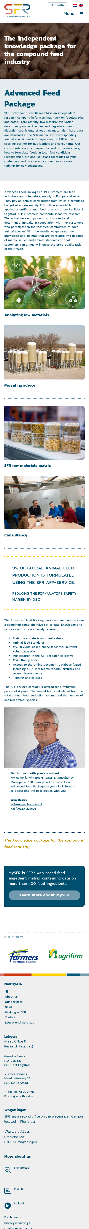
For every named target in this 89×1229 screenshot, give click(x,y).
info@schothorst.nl (20, 1096)
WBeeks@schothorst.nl (26, 804)
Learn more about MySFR (44, 895)
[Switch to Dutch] (75, 5)
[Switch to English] (81, 5)
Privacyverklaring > (17, 1223)
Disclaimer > (13, 1217)
